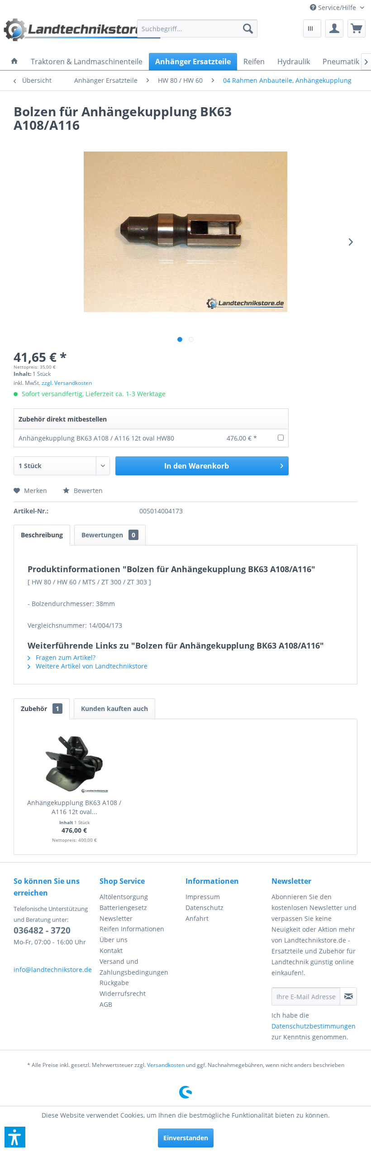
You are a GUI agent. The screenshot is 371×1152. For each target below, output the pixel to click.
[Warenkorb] (356, 28)
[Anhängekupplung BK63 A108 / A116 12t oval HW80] (74, 762)
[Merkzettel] (312, 28)
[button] (15, 1137)
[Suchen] (247, 28)
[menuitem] (337, 7)
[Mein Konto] (334, 28)
